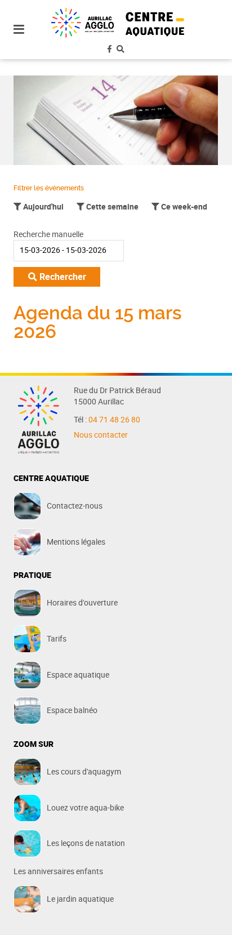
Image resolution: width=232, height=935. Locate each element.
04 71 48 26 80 (114, 420)
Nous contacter (101, 435)
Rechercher (61, 276)
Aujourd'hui (42, 207)
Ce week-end (183, 207)
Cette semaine (111, 207)
